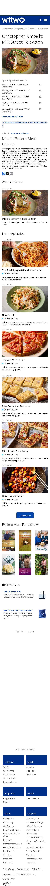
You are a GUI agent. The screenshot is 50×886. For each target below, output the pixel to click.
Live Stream (31, 774)
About (7, 813)
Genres (32, 28)
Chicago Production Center (11, 835)
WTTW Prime (8, 771)
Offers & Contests (34, 826)
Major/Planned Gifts (34, 847)
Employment (8, 851)
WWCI (12, 879)
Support (31, 813)
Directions (7, 858)
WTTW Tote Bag (12, 591)
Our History (8, 822)
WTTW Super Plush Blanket (18, 610)
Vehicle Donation (33, 851)
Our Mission (8, 818)
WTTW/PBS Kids (10, 778)
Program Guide (9, 782)
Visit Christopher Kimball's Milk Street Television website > (24, 124)
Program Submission (12, 830)
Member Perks (32, 830)
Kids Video (30, 771)
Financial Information (12, 847)
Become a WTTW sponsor (25, 749)
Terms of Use (23, 869)
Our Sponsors (9, 826)
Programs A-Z (9, 798)
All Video (30, 767)
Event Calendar (32, 798)
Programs (9, 793)
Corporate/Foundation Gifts (36, 842)
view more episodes (20, 133)
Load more (25, 515)
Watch (30, 762)
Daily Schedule (7, 28)
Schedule (9, 762)
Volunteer (7, 855)
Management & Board (12, 843)
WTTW (5, 767)
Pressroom (8, 840)
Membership (31, 833)
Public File (36, 869)
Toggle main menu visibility (47, 20)
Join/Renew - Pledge (34, 822)
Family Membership (34, 837)
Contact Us (8, 862)
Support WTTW (32, 818)
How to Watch (42, 28)
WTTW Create (9, 774)
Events (30, 793)
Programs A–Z (21, 28)
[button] (40, 84)
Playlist (6, 802)
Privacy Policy (8, 869)
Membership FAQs (34, 858)
